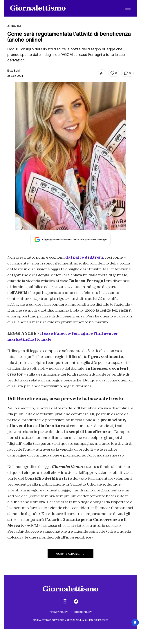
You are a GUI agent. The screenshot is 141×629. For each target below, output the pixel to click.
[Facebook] (76, 601)
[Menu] (128, 8)
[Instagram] (65, 601)
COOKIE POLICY (83, 612)
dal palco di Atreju (84, 257)
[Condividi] (102, 73)
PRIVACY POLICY (59, 612)
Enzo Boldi (13, 70)
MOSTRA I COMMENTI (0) (70, 553)
